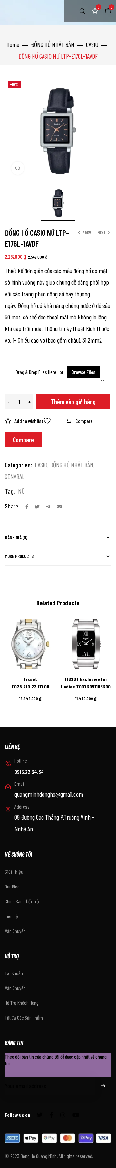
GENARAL (14, 476)
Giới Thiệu (14, 872)
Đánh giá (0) (16, 537)
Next (101, 232)
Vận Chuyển (15, 931)
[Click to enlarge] (17, 168)
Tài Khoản (14, 973)
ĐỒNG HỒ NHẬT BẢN (52, 44)
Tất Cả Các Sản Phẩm (24, 1017)
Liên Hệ (11, 916)
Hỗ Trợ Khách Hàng (22, 1003)
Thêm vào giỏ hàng (73, 401)
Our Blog (12, 886)
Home (12, 44)
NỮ (21, 491)
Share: (12, 506)
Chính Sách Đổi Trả (22, 901)
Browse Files (83, 372)
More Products (19, 556)
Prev (86, 232)
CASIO (92, 44)
